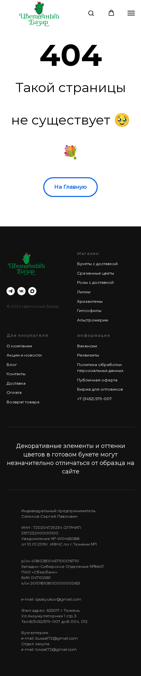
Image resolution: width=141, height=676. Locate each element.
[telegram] (11, 291)
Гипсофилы (89, 310)
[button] (91, 13)
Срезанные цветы (95, 273)
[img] (39, 13)
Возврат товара (23, 401)
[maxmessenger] (32, 291)
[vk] (21, 291)
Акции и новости (24, 355)
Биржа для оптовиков (100, 389)
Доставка (16, 383)
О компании (19, 345)
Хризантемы (90, 301)
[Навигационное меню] (131, 13)
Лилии (84, 291)
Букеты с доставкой (97, 263)
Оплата (14, 392)
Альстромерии (92, 320)
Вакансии (87, 345)
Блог (12, 364)
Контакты (16, 373)
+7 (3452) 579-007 (94, 398)
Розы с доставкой (95, 282)
